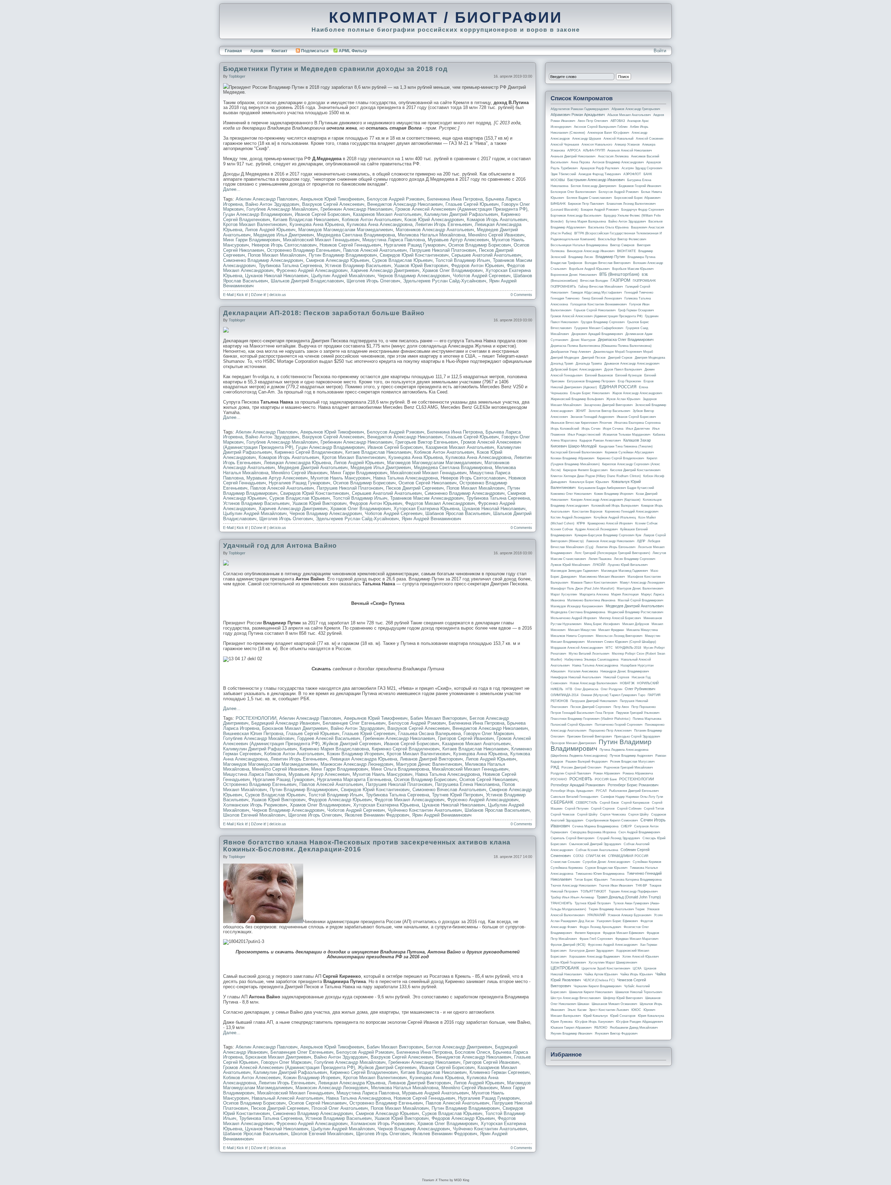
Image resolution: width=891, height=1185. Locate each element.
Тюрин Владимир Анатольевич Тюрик (617, 909)
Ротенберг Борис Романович (633, 785)
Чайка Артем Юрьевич (601, 974)
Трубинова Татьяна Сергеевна (290, 265)
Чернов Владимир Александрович (414, 275)
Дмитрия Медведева (650, 357)
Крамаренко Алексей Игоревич (610, 523)
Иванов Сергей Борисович (322, 214)
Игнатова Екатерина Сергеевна (637, 422)
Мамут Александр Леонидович (642, 582)
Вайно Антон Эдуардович (272, 204)
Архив (256, 50)
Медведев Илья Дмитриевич (283, 234)
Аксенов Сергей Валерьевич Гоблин (601, 126)
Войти (660, 50)
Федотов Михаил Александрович (440, 503)
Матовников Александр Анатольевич (435, 229)
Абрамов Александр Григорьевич (636, 109)
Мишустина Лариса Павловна (393, 239)
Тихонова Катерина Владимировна (636, 879)
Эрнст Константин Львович (609, 1010)
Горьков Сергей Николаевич (595, 310)
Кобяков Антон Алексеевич (252, 1077)
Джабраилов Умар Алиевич (571, 351)
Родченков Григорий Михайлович (628, 767)
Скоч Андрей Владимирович (639, 832)
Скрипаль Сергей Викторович (572, 838)
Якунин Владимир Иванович (571, 1033)
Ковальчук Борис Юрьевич (589, 482)
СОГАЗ (578, 856)
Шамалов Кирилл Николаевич (591, 992)
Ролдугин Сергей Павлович (571, 773)
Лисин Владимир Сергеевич (634, 559)
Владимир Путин (610, 257)
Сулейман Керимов (647, 862)
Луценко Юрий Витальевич (628, 565)
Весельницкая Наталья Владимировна (579, 245)
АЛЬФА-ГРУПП (594, 150)
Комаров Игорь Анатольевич (497, 219)
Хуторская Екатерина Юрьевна (426, 508)
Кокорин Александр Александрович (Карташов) (605, 499)
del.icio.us (277, 295)
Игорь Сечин (591, 428)
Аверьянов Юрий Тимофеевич (332, 199)
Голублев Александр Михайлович (282, 209)
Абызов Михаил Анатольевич (629, 115)
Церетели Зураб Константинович (606, 968)
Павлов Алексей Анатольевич (375, 250)
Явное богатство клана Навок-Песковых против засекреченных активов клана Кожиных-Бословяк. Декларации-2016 (367, 846)
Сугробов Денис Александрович (606, 862)
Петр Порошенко (643, 707)
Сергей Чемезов (563, 814)
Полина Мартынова (647, 718)
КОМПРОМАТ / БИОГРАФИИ (445, 17)
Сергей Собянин (629, 808)
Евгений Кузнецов (628, 375)
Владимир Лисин (580, 257)
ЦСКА (637, 968)
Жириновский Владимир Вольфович (577, 399)
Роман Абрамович (606, 773)
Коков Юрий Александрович (434, 219)
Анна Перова (580, 162)
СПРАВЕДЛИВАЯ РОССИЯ (628, 856)
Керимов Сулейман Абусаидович (629, 452)
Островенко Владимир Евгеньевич (303, 250)
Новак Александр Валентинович (593, 683)
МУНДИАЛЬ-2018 (628, 647)
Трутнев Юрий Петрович (457, 794)
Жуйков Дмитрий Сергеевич (351, 743)
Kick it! (242, 295)
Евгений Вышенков (599, 375)
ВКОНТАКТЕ (626, 251)
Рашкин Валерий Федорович (587, 761)
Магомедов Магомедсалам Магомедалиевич (345, 229)
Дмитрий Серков (620, 357)
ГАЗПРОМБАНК (644, 280)
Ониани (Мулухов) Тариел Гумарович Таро (613, 695)
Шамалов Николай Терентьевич (638, 992)
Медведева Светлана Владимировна (356, 234)
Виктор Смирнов (622, 245)
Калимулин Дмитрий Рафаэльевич (461, 214)
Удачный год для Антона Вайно (280, 545)
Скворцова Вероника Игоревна (593, 832)
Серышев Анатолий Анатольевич (486, 255)
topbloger (237, 76)
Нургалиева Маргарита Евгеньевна (354, 779)
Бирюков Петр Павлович (586, 203)
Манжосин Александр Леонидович (357, 764)
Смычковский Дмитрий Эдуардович (595, 844)
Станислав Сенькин (565, 862)
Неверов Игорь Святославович (284, 245)
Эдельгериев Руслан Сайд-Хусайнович (444, 280)
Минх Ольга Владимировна (400, 769)
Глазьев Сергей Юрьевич (472, 204)
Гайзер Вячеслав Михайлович (600, 286)
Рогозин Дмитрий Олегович (581, 767)
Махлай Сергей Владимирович (640, 600)
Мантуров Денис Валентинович (429, 764)
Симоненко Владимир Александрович (263, 260)
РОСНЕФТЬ (580, 779)
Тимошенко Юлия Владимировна (600, 873)
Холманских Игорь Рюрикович (255, 805)
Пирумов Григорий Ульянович (638, 713)
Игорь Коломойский (565, 428)
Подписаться (315, 50)
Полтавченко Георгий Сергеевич (618, 724)
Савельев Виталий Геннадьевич (574, 796)
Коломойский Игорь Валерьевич (615, 505)
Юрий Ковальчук (595, 1016)
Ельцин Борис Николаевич (590, 393)
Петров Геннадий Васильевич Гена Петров (582, 713)
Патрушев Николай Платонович (443, 250)
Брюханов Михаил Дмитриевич (295, 728)
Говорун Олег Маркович (489, 733)
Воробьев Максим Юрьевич (633, 269)
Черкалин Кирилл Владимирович (598, 986)
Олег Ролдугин (611, 689)
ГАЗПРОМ (620, 280)
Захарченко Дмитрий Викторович (608, 405)
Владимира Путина (641, 257)
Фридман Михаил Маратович (637, 939)
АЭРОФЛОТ (632, 174)
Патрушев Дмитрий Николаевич (593, 701)
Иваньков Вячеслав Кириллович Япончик (581, 422)
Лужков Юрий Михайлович (570, 565)
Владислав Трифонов (566, 263)
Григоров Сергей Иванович (466, 738)
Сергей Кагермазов (635, 802)
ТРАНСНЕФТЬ (561, 903)
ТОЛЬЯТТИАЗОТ (593, 891)
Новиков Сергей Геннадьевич (350, 245)
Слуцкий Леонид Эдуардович (618, 838)
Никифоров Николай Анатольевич (576, 677)
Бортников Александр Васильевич (576, 215)
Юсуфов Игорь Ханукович (594, 1021)
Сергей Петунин (577, 808)
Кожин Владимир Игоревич (355, 753)
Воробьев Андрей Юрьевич (589, 269)
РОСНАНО (559, 779)
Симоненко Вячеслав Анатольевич (449, 789)
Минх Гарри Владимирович (251, 239)
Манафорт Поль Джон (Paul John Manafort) (582, 588)
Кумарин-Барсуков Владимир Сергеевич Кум (608, 535)
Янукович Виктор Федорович (616, 1033)
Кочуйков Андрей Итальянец (615, 517)
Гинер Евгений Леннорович (602, 298)
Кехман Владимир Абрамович (572, 458)
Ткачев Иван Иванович (616, 885)
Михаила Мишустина (642, 630)
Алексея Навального (597, 144)
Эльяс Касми (576, 1010)
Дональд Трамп (562, 363)
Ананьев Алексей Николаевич (629, 150)
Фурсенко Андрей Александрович (312, 270)
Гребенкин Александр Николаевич (357, 209)
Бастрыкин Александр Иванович (596, 180)
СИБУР (626, 826)
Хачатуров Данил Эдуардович (591, 950)
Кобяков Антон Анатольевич (372, 219)
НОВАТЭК (627, 683)
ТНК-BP (641, 885)
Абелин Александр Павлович (267, 199)
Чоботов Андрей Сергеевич (482, 275)
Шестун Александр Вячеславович (576, 998)
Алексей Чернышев (565, 144)
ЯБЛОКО (600, 1027)
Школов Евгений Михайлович (254, 815)
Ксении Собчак (646, 523)
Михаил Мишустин (582, 630)
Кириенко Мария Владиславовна (334, 748)
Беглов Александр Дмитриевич (459, 1047)
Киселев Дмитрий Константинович (635, 470)
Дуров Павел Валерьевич (623, 369)
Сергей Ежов (609, 802)
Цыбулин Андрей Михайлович (343, 275)
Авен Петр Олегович (593, 121)
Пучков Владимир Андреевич (631, 755)
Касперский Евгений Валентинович (576, 452)
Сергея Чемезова (613, 814)
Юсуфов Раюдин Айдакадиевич (639, 1021)
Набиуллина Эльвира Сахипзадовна (591, 659)
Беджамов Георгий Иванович (640, 186)
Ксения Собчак (562, 529)
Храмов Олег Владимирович (452, 270)
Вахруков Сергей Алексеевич (333, 204)
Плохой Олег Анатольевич (340, 1108)
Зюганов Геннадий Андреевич (592, 417)
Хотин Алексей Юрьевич (640, 956)
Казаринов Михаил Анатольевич (387, 214)
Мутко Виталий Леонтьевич (589, 653)
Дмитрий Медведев (565, 357)
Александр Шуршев (586, 138)
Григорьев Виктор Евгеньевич (426, 442)
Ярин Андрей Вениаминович (431, 518)
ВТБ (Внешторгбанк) (619, 274)
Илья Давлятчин (638, 428)
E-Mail (228, 295)
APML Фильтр (353, 50)
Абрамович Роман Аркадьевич (578, 114)
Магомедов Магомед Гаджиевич (624, 570)
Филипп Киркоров (587, 933)
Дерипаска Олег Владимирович (626, 339)
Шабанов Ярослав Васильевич (457, 513)
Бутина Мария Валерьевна (586, 221)
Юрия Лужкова (562, 1021)
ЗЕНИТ (581, 411)
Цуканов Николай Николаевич (276, 275)
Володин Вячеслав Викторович (608, 263)
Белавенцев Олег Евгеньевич (354, 723)
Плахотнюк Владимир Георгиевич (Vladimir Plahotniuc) (590, 718)
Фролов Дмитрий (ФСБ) (568, 944)
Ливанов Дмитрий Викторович (431, 759)
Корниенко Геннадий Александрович (632, 511)
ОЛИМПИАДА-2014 (564, 695)
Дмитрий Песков (594, 357)
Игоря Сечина (613, 428)
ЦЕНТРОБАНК (565, 968)
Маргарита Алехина (594, 594)
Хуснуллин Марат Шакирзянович (613, 962)
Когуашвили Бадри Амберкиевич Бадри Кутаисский (616, 488)
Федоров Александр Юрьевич (340, 799)
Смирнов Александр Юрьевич (337, 260)
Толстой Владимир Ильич (462, 260)
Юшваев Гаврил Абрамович (571, 1027)
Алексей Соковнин (649, 138)
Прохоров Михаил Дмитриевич (573, 743)
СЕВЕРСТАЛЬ (586, 802)
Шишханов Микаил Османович (614, 1004)
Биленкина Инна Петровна (455, 199)
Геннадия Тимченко (565, 298)
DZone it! (258, 295)
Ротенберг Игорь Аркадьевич (572, 791)
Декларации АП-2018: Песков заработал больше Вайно (324, 313)
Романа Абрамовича (638, 773)
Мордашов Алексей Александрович (577, 647)
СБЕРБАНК (562, 802)
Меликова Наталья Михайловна (431, 234)
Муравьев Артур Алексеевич (458, 239)
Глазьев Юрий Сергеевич (368, 733)
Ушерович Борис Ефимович (617, 921)
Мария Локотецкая (625, 594)
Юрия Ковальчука (651, 1016)
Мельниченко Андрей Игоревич (574, 618)
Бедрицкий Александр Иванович (285, 723)
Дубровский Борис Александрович (576, 369)
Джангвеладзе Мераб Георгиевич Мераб (623, 351)
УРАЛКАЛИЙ (596, 915)
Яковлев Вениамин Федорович (377, 815)
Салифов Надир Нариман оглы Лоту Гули (632, 796)
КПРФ (581, 523)
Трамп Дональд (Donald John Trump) (629, 897)
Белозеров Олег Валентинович (573, 192)
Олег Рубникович (640, 689)
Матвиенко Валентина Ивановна (591, 600)
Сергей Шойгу (587, 814)
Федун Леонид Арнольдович (600, 927)
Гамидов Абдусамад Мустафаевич (596, 292)
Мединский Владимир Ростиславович (635, 612)
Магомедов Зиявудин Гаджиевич (575, 570)
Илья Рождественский (584, 434)
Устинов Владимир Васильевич (358, 265)
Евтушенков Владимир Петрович (591, 381)
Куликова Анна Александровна (379, 224)
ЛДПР (641, 541)
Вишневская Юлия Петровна (253, 733)
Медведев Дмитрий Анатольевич (313, 467)
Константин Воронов (587, 511)
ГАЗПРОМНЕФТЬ (563, 286)
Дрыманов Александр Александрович (632, 363)
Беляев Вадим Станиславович (589, 198)
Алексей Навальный (618, 138)
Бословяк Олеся (472, 1052)
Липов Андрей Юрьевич (270, 229)
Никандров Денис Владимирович (624, 671)
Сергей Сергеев (603, 808)
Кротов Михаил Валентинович (255, 224)
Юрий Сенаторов (623, 1016)
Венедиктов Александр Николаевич (405, 204)
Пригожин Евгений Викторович (589, 736)
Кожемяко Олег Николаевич (571, 494)
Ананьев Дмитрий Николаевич (573, 156)
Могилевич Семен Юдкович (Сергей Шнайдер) (621, 642)
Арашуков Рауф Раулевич (599, 168)
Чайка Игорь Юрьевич (636, 974)
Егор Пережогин (629, 381)
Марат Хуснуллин (564, 594)
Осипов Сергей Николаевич (428, 482)
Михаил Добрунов (635, 624)
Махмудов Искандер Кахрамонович (577, 606)
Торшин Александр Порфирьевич (633, 891)
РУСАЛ (601, 791)
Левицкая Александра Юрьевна (297, 462)
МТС (609, 647)
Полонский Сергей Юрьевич (571, 724)
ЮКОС (636, 1010)
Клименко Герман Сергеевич (500, 1072)
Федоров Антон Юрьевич (477, 265)
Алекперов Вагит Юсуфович (608, 132)
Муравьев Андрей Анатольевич (435, 1093)
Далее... (232, 189)
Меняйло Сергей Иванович (496, 234)
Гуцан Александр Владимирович (257, 214)
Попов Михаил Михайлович (277, 255)
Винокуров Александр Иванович (591, 251)
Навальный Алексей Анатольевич (287, 1098)
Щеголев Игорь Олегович (373, 280)
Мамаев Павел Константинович (594, 582)
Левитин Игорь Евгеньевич (443, 224)
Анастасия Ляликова (613, 156)
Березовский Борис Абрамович (637, 198)
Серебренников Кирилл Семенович (612, 820)
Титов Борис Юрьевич (591, 879)
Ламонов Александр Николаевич (610, 541)
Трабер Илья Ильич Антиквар (572, 897)
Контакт (279, 50)
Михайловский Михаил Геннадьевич (321, 239)
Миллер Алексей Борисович (620, 618)
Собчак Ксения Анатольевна (597, 850)
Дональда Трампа (589, 363)
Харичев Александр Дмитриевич (384, 270)
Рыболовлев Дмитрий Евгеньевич (634, 791)
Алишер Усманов (627, 144)
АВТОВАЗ (617, 121)
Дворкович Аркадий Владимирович (597, 334)
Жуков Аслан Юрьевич (623, 399)
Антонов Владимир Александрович (618, 162)
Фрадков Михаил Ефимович (623, 933)
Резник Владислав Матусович (632, 761)
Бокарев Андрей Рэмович (600, 209)
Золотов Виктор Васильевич (609, 411)
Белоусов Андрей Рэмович (395, 199)
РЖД (555, 767)
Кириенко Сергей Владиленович (308, 452)
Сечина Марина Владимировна (595, 826)
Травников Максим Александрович (427, 498)
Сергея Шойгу (638, 814)
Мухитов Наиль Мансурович (340, 478)
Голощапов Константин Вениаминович (598, 304)
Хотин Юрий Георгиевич (568, 962)
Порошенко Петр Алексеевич (610, 730)
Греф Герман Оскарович (636, 310)
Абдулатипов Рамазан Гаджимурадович (580, 109)
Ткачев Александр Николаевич (574, 885)
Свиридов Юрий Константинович (414, 255)
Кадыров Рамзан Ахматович (600, 440)
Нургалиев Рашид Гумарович (415, 245)
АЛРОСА (574, 150)
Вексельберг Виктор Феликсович (622, 239)
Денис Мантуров (583, 340)
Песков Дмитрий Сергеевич (415, 488)
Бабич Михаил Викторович (438, 718)
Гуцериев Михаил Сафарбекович (598, 328)
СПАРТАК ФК (596, 856)
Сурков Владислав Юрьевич (402, 260)
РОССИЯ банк (606, 779)
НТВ (569, 689)
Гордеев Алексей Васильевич (328, 738)
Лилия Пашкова (600, 559)
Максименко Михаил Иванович (602, 576)
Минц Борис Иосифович (602, 624)
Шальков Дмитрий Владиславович (307, 280)
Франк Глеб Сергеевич (596, 939)
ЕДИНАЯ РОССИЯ (618, 386)
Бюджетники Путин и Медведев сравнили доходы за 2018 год (335, 68)
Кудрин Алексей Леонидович (596, 529)
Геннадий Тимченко (638, 292)
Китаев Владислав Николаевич (306, 219)
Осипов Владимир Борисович (479, 245)
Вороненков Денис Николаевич (574, 274)
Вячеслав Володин (594, 280)
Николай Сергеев (616, 677)
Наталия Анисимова (583, 671)
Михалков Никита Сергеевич (572, 636)
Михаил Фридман (611, 630)
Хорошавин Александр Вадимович (594, 956)
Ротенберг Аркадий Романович (578, 785)
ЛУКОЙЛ (599, 565)
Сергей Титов (654, 808)
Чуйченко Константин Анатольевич (425, 810)
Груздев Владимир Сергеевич (603, 322)
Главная (233, 50)
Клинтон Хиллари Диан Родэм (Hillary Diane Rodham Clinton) (596, 476)
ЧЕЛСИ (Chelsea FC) (599, 980)
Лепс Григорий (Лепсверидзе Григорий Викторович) (612, 553)
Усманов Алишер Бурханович (630, 915)
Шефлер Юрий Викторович (623, 998)
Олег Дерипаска (586, 689)
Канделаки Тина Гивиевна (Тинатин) (626, 446)
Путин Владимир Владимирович (343, 255)
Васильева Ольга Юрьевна (608, 227)
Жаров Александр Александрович (637, 393)
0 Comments (521, 295)
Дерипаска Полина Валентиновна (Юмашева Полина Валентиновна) (601, 346)
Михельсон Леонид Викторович (619, 636)
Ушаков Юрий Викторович (421, 265)
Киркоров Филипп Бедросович (585, 470)
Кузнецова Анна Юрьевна (317, 224)
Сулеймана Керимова (567, 868)
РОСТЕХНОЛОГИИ (256, 718)
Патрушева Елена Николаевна (467, 784)
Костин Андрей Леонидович (571, 517)
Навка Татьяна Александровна (405, 478)
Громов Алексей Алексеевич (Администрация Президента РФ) (461, 209)
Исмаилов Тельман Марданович (626, 434)
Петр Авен (621, 707)
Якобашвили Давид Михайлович (634, 1027)
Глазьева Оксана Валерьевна (429, 733)
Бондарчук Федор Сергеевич (642, 209)
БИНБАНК (558, 203)
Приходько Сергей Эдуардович (637, 736)
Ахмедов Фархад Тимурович (599, 174)
